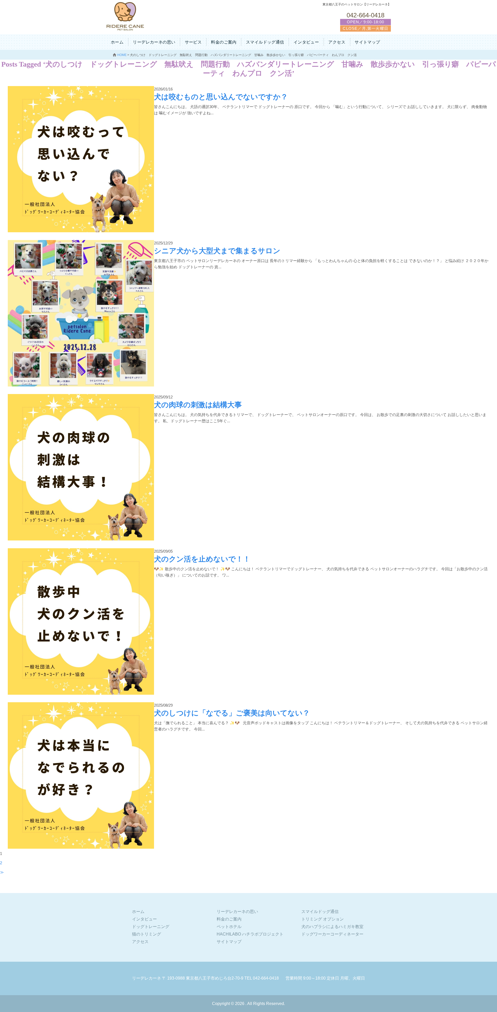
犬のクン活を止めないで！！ (202, 559)
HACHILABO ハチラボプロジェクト (250, 934)
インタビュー (306, 42)
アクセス (336, 42)
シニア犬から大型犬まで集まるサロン (217, 251)
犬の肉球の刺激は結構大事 (198, 405)
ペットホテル (229, 926)
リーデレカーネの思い (154, 42)
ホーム (117, 42)
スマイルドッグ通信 (265, 42)
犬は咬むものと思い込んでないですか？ (221, 97)
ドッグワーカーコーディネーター (332, 934)
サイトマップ (367, 42)
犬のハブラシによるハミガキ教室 (332, 926)
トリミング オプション (322, 919)
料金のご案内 (223, 42)
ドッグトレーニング (150, 926)
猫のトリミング (146, 934)
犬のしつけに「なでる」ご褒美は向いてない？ (232, 713)
